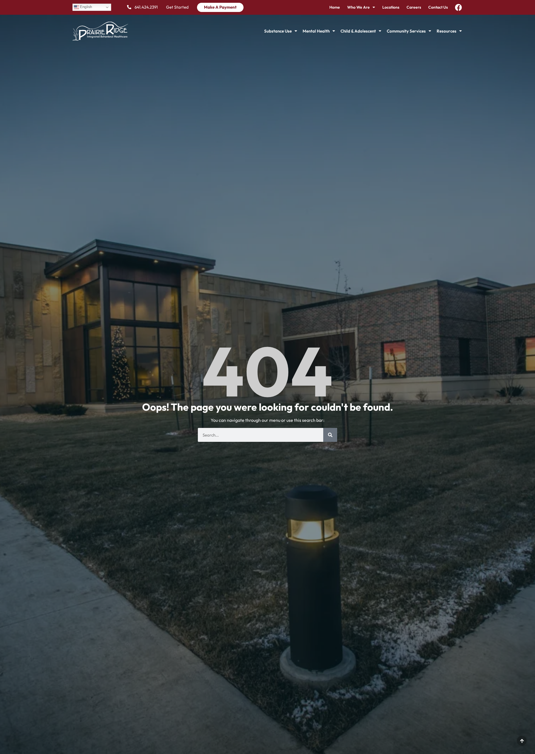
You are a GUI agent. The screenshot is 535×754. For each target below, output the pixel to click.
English (85, 7)
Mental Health (316, 31)
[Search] (330, 435)
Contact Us (438, 7)
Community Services (406, 31)
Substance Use (278, 31)
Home (334, 7)
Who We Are (358, 7)
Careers (414, 7)
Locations (390, 7)
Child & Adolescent (358, 31)
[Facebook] (458, 7)
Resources (446, 31)
